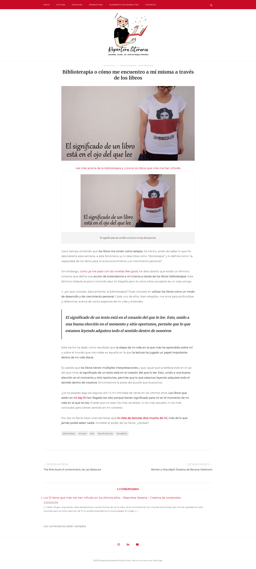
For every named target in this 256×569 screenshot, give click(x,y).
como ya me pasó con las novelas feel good (109, 271)
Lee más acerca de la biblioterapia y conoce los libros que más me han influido (128, 168)
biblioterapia (69, 433)
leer (92, 433)
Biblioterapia (128, 65)
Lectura (60, 5)
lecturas (82, 433)
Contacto (150, 5)
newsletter (122, 433)
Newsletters (96, 5)
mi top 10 (80, 397)
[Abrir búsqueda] (211, 4)
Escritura (77, 5)
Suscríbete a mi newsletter (124, 5)
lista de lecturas (105, 433)
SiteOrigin (158, 560)
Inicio (47, 5)
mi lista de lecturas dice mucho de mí (142, 418)
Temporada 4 (145, 65)
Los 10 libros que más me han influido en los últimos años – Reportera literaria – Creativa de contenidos (112, 497)
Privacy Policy (124, 560)
